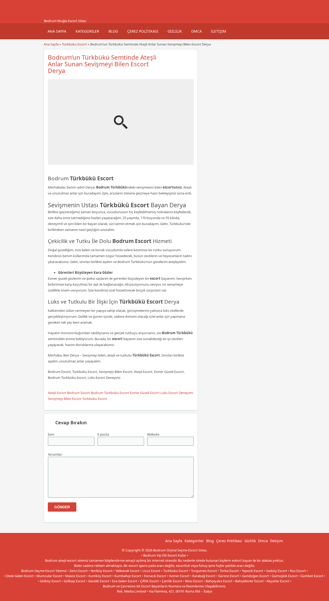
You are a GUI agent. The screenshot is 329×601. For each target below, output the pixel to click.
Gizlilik (175, 31)
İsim (51, 434)
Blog (113, 31)
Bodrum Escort (78, 392)
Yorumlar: (55, 454)
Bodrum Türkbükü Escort (110, 392)
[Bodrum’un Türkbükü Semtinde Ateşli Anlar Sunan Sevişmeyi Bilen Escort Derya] (120, 162)
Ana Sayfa (57, 31)
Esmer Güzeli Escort (145, 392)
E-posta (103, 434)
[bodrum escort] (50, 16)
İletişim (218, 31)
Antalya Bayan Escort (153, 596)
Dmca (196, 31)
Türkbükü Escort (74, 44)
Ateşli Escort (57, 392)
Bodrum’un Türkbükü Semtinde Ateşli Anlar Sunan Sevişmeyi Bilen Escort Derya (102, 64)
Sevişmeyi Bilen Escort (64, 398)
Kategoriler (87, 31)
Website (153, 434)
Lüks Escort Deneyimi (176, 392)
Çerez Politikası (142, 31)
